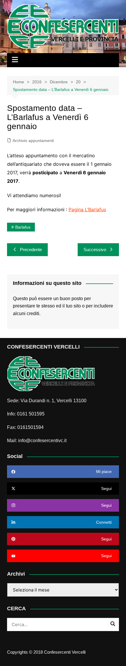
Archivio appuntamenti (33, 140)
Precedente (31, 249)
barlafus (22, 227)
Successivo (95, 249)
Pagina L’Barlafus (87, 209)
